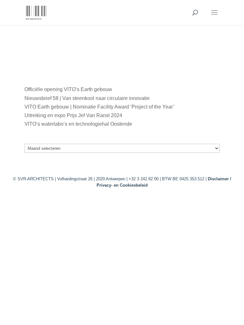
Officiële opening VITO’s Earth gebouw (68, 89)
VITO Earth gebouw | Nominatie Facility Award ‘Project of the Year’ (99, 106)
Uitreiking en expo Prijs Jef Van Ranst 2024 (73, 115)
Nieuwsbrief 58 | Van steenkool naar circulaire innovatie (87, 98)
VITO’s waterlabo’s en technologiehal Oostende (78, 124)
